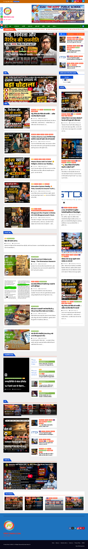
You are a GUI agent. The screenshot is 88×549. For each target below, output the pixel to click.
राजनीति (23, 26)
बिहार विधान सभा (69, 39)
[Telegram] (1, 14)
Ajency (71, 56)
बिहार (5, 238)
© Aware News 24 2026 (8, 544)
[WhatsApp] (1, 16)
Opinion (16, 26)
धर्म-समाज (44, 159)
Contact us (71, 542)
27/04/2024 (35, 288)
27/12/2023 (35, 313)
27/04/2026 (35, 166)
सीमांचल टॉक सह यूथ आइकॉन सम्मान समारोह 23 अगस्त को (74, 67)
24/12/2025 (26, 411)
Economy (80, 56)
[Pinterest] (1, 19)
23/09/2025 (44, 410)
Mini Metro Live (8, 17)
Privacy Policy (77, 542)
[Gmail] (1, 25)
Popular (72, 34)
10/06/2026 (65, 263)
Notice (13, 55)
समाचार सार (30, 26)
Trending (80, 34)
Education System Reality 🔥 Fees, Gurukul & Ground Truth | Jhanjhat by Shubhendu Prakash (43, 188)
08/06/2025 (8, 243)
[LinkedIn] (1, 22)
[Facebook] (1, 8)
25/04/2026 (35, 191)
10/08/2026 (10, 62)
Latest (63, 34)
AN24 (54, 26)
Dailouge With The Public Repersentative (13, 378)
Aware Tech (9, 55)
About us (57, 542)
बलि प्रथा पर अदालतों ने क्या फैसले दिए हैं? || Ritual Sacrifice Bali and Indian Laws (42, 311)
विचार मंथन (36, 111)
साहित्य (43, 26)
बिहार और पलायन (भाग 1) (11, 241)
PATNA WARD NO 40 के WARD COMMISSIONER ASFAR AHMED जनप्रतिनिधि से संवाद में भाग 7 (46, 397)
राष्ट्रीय (24, 55)
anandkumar (16, 243)
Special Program (47, 109)
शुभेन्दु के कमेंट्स (28, 55)
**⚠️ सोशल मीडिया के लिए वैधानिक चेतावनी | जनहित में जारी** (29, 59)
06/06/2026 (35, 118)
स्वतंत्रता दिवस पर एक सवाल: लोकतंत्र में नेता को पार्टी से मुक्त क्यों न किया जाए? (74, 41)
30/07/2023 (8, 389)
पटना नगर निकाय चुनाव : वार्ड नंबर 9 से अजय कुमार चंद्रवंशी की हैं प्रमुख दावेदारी (46, 376)
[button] (80, 26)
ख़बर (10, 26)
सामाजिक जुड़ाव (38, 55)
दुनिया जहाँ (37, 26)
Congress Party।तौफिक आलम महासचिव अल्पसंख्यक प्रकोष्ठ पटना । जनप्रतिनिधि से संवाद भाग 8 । (46, 387)
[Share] (1, 27)
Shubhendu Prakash (20, 62)
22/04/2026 (35, 217)
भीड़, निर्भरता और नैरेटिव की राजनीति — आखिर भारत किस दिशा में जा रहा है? (46, 454)
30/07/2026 (65, 214)
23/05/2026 (35, 141)
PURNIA (68, 63)
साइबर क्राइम (33, 55)
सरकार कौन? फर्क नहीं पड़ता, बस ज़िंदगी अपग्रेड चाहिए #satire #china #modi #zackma (47, 408)
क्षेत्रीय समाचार (81, 63)
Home (53, 542)
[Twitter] (1, 11)
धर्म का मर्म (40, 159)
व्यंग (31, 405)
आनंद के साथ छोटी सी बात (10, 238)
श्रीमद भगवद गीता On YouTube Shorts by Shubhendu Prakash (42, 210)
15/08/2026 (8, 449)
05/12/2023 (35, 338)
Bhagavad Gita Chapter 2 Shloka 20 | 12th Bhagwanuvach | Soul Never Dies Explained (43, 215)
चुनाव (49, 26)
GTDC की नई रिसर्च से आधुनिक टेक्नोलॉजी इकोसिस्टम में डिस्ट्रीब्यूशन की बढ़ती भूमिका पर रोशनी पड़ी (74, 59)
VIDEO (83, 542)
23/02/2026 (8, 411)
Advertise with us (64, 542)
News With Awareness (80, 546)
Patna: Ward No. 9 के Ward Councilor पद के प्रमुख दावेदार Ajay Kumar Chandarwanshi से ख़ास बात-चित (46, 365)
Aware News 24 (44, 118)
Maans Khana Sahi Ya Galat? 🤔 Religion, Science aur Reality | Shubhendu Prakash (42, 164)
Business (75, 56)
